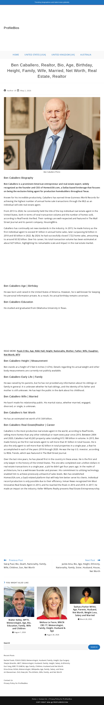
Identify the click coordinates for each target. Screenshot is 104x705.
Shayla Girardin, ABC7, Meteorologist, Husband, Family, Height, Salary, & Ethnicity (37, 663)
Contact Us (8, 680)
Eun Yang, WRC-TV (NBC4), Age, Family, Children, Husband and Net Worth (33, 666)
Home (34, 699)
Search (7, 643)
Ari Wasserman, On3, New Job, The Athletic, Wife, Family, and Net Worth (33, 672)
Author (10, 90)
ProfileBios (11, 28)
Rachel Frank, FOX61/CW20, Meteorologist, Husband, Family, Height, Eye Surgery (36, 660)
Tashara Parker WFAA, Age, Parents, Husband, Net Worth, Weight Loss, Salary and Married (85, 611)
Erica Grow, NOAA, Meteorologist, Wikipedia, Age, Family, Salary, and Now (33, 669)
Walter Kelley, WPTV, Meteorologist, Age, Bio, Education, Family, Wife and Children (19, 624)
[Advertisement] (59, 28)
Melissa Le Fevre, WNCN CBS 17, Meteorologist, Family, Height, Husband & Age (52, 626)
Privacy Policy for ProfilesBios (16, 683)
